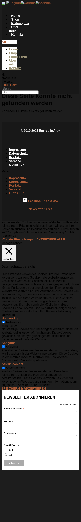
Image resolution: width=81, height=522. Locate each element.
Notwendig (13, 322)
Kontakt (17, 34)
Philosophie (20, 23)
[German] (28, 3)
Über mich (13, 29)
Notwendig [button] (10, 318)
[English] (13, 3)
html (10, 450)
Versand (15, 161)
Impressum (17, 150)
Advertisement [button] (12, 364)
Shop (15, 19)
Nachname (10, 433)
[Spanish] (43, 3)
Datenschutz (18, 153)
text (10, 454)
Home (15, 16)
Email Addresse (14, 408)
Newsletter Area (40, 209)
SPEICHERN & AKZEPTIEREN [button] (24, 388)
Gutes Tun (16, 165)
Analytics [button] (8, 343)
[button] (9, 42)
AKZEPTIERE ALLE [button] (50, 239)
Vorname (9, 420)
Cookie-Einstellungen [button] (18, 239)
